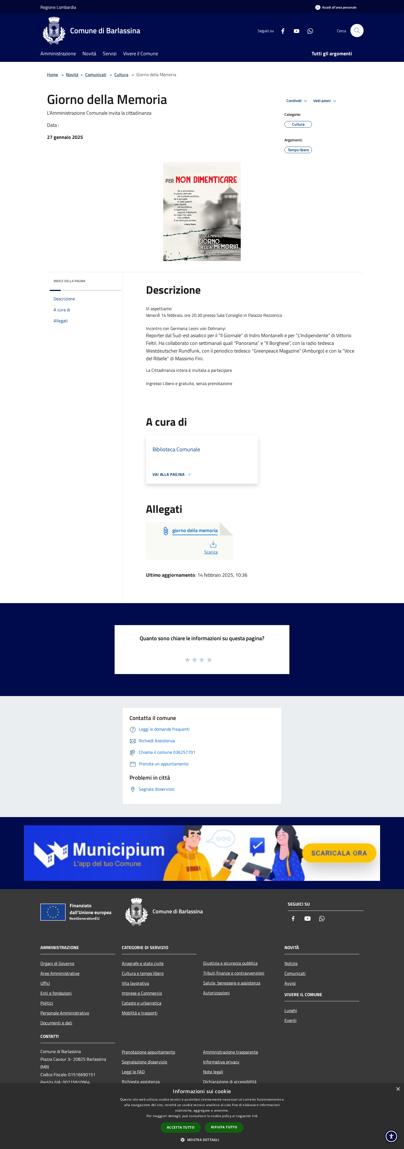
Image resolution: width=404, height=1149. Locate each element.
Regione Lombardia (58, 7)
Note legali (213, 1071)
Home (52, 74)
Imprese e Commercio (142, 993)
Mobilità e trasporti (139, 1013)
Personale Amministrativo (64, 1013)
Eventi (290, 1020)
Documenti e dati (56, 1022)
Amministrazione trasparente (230, 1052)
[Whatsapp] (308, 30)
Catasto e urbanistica (141, 1003)
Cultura (121, 74)
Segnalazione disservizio (144, 1062)
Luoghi (290, 1010)
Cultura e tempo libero (143, 973)
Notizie (291, 963)
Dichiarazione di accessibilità (229, 1081)
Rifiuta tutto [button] (224, 1127)
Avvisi (290, 983)
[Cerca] (357, 30)
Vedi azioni (322, 101)
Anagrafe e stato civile (143, 963)
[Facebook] (280, 30)
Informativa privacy (221, 1062)
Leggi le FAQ (133, 1071)
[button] (202, 1139)
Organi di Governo (57, 963)
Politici (46, 1003)
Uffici (45, 983)
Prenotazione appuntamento (148, 1052)
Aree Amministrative (59, 973)
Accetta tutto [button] (181, 1127)
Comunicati (95, 74)
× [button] (398, 1089)
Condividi (294, 101)
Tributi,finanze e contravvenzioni (233, 973)
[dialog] (202, 1116)
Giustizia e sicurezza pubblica (230, 963)
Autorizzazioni (216, 992)
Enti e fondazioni (56, 993)
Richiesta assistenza (141, 1081)
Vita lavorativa (135, 983)
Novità (72, 74)
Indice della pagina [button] (69, 281)
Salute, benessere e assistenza (231, 983)
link (255, 1116)
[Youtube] (294, 30)
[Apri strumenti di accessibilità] (391, 1136)
